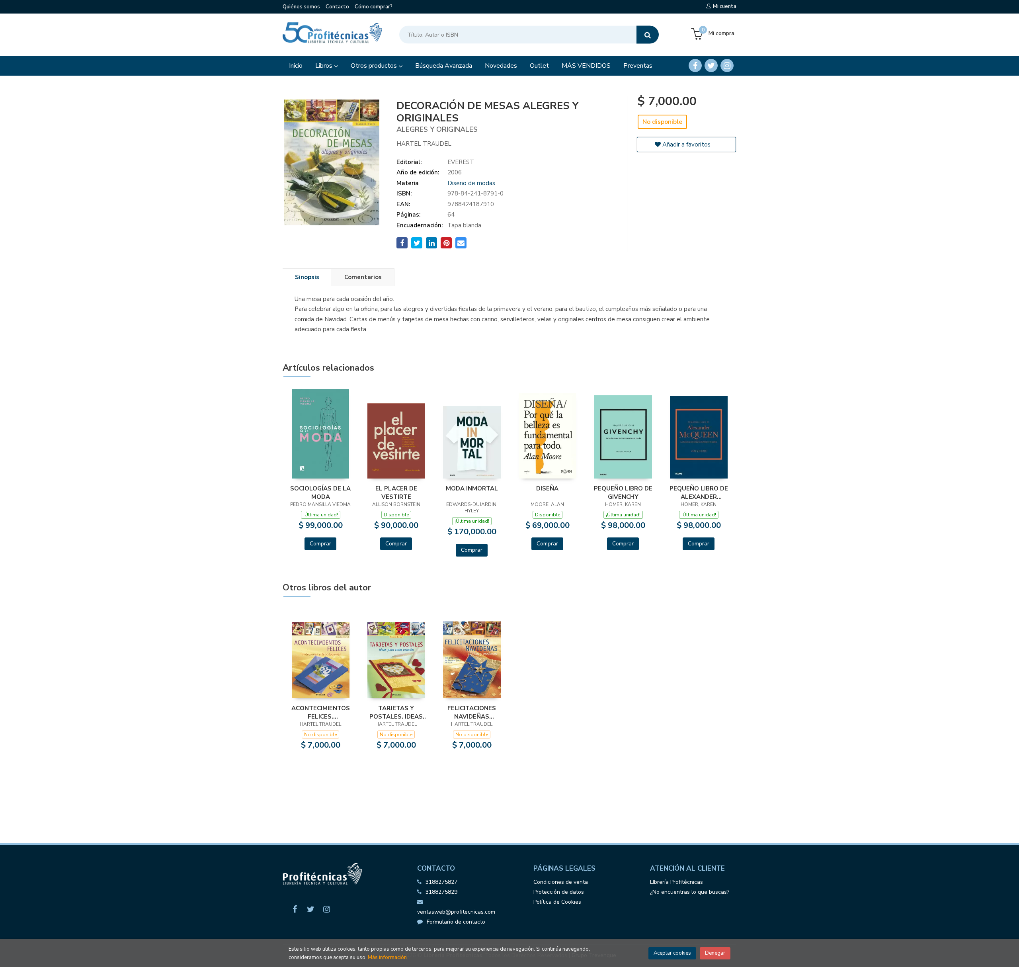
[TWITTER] (711, 65)
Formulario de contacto (456, 922)
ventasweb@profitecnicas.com (456, 912)
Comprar (320, 543)
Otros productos (374, 65)
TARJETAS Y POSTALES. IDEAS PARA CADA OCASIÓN (396, 712)
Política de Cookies (557, 902)
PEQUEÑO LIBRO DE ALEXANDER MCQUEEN (699, 492)
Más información (387, 957)
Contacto (337, 6)
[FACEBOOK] (695, 65)
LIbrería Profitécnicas (676, 882)
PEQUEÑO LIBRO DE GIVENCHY (623, 492)
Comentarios (363, 277)
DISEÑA (547, 488)
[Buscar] (647, 35)
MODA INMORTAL (472, 488)
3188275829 (441, 892)
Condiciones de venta (560, 882)
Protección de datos (558, 892)
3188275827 (441, 882)
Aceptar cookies (672, 953)
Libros (324, 65)
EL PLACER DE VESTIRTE (396, 492)
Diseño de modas (471, 183)
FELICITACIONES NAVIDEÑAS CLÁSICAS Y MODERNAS (471, 712)
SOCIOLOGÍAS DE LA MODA (320, 492)
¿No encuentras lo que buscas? (689, 892)
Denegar (715, 953)
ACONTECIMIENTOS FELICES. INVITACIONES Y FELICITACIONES (320, 712)
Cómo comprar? (373, 6)
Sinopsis (307, 277)
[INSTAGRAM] (727, 65)
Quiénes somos (301, 6)
